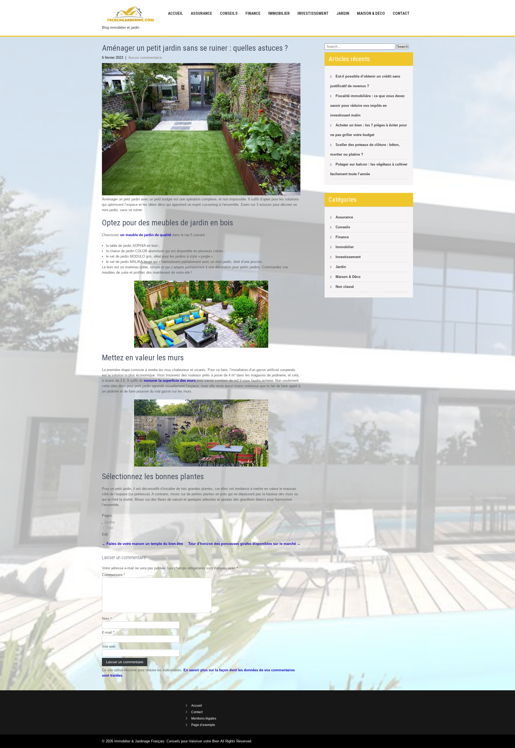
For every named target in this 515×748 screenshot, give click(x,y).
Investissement (313, 13)
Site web (108, 646)
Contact (401, 13)
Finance (252, 13)
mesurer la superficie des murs (170, 381)
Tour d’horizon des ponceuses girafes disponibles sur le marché (244, 544)
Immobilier (279, 13)
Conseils (229, 13)
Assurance (201, 13)
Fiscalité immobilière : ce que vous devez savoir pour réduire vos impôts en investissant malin (367, 105)
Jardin (342, 13)
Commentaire (113, 575)
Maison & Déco (371, 13)
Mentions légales (203, 718)
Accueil (175, 13)
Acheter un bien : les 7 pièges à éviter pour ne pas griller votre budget (368, 130)
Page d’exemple (203, 725)
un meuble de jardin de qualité (145, 235)
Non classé (345, 287)
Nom (107, 619)
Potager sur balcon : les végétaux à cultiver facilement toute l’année (368, 169)
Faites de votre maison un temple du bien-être (142, 544)
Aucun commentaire (145, 58)
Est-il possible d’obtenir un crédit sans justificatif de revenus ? (365, 81)
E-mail (108, 632)
